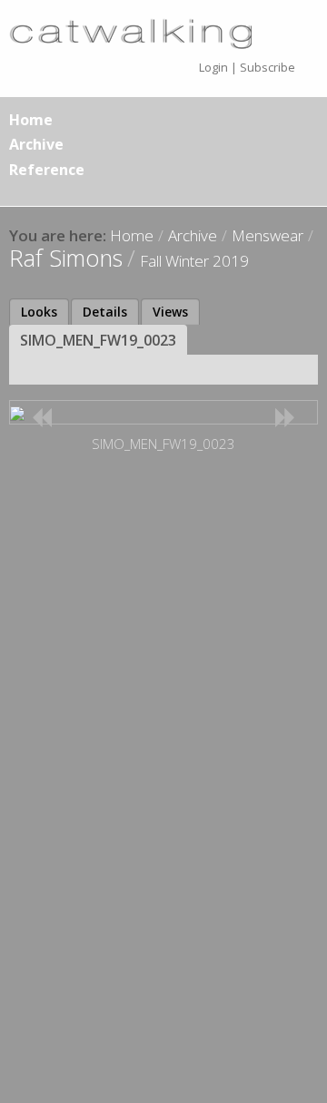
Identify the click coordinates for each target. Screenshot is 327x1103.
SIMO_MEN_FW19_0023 (98, 340)
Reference (46, 170)
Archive (36, 144)
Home (31, 120)
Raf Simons (66, 257)
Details (105, 311)
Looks (39, 311)
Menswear (267, 235)
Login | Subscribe (247, 67)
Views (170, 311)
